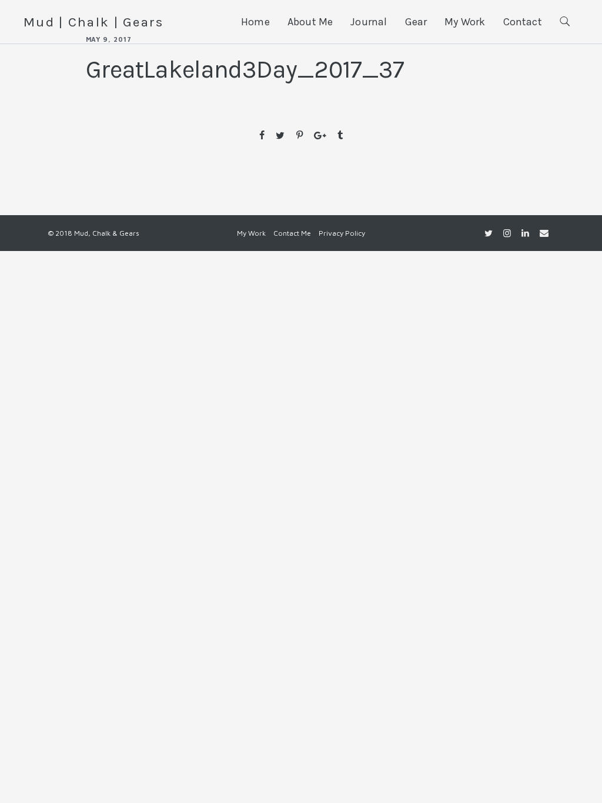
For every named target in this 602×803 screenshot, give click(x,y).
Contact (522, 21)
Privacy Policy (342, 233)
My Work (464, 21)
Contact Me (292, 233)
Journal (368, 21)
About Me (310, 21)
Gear (416, 21)
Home (255, 21)
